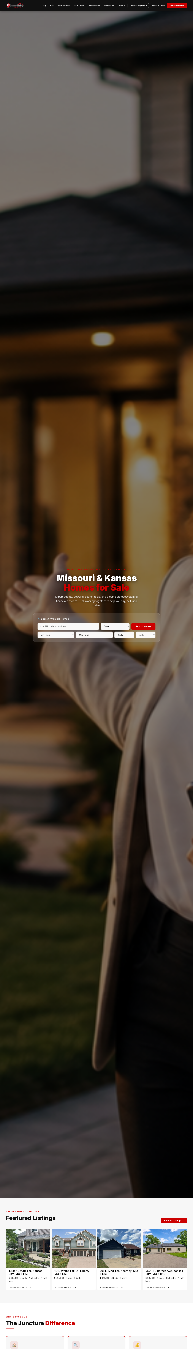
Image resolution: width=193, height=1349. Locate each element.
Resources (109, 5)
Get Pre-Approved (138, 5)
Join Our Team (158, 5)
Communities (94, 5)
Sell (52, 5)
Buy (44, 5)
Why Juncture (64, 5)
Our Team (79, 5)
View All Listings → (174, 1220)
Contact (121, 5)
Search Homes (177, 5)
